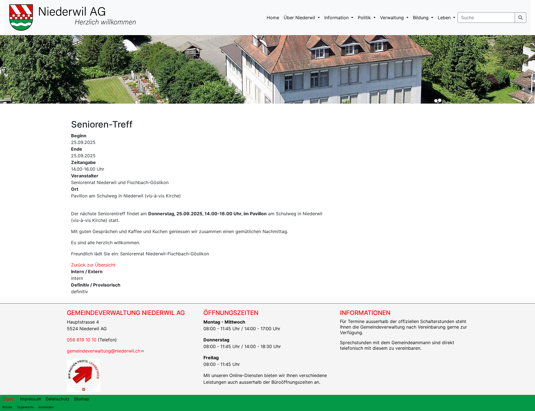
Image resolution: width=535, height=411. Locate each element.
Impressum (30, 399)
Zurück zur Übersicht (93, 265)
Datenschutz (57, 399)
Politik (365, 17)
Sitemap (81, 399)
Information (337, 17)
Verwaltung (392, 17)
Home (273, 17)
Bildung (421, 17)
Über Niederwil (300, 17)
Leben (445, 17)
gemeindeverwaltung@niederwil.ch (103, 351)
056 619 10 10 (81, 339)
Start (8, 399)
